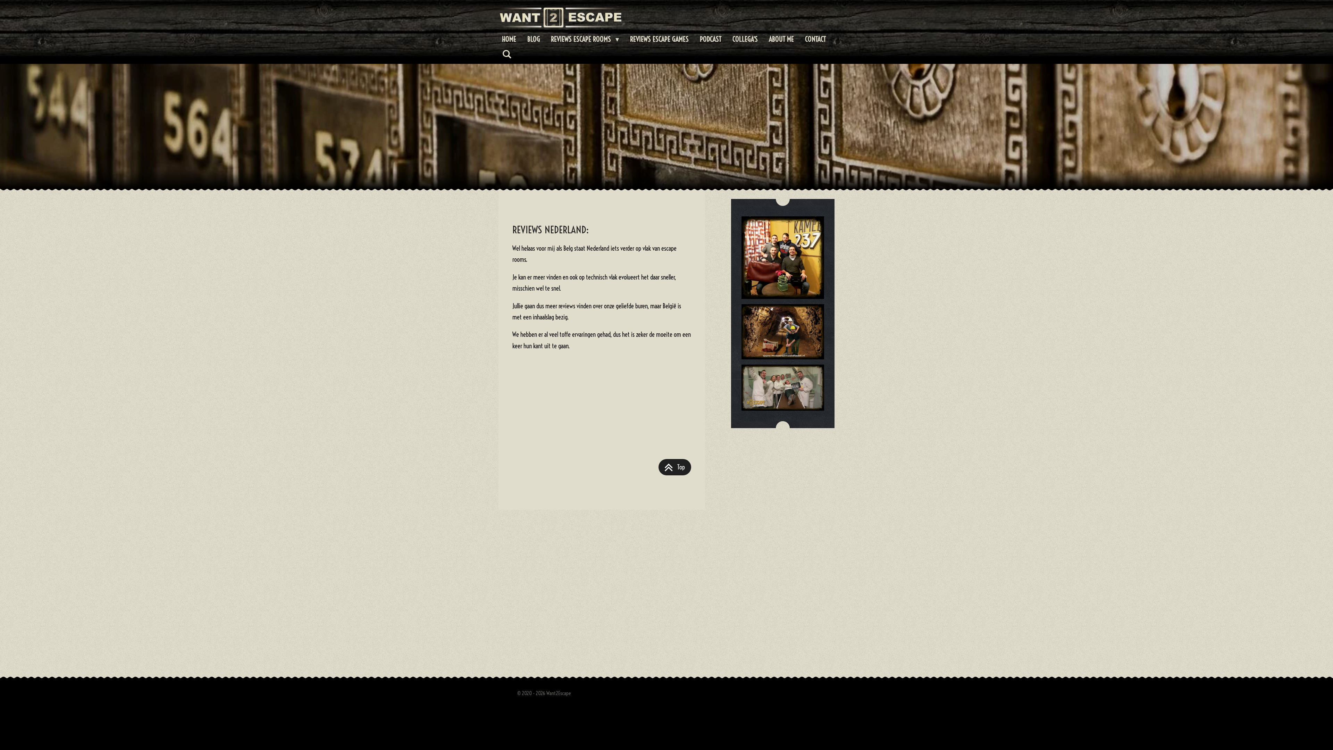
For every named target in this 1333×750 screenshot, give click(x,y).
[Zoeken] (506, 54)
